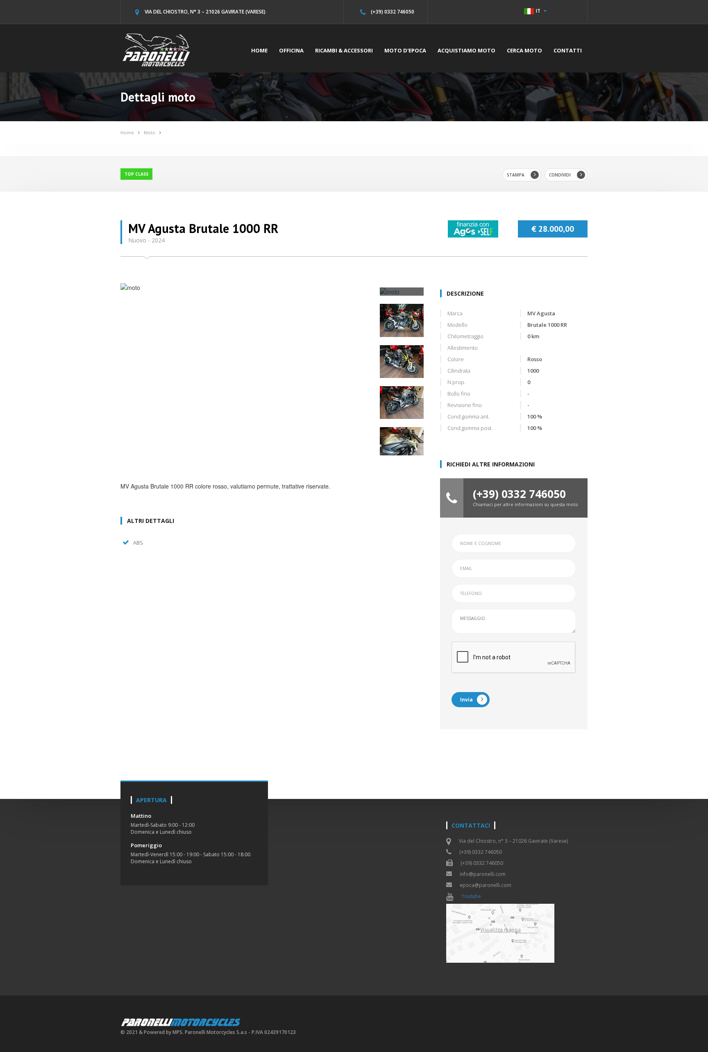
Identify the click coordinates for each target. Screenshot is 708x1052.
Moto (149, 132)
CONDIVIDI (560, 175)
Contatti (568, 50)
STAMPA (515, 175)
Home (259, 50)
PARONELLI (181, 1022)
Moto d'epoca (405, 50)
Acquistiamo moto (466, 50)
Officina (291, 50)
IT (538, 10)
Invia (466, 699)
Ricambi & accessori (344, 50)
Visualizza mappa (500, 929)
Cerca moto (524, 50)
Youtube (471, 896)
